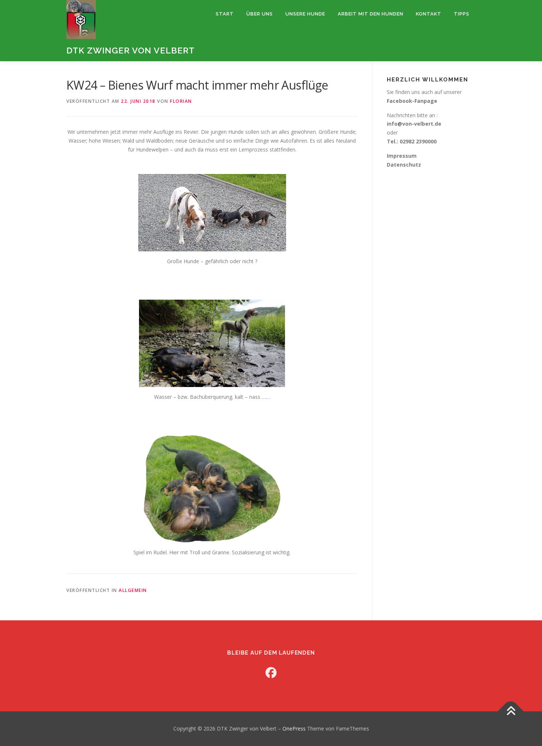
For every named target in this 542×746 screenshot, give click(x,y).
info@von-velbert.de (414, 123)
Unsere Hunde (305, 14)
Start (225, 14)
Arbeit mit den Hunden (370, 14)
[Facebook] (271, 672)
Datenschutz (404, 164)
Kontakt (428, 14)
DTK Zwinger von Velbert (130, 50)
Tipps (461, 14)
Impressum (402, 155)
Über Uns (259, 14)
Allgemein (133, 590)
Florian (181, 101)
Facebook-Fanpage (412, 100)
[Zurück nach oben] (511, 711)
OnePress (294, 728)
